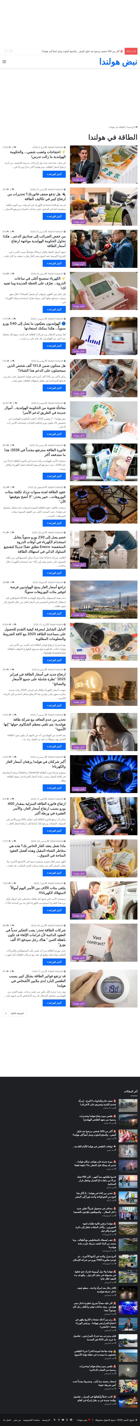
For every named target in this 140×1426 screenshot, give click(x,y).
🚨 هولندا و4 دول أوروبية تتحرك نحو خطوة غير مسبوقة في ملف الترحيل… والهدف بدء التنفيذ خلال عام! (95, 1275)
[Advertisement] (70, 24)
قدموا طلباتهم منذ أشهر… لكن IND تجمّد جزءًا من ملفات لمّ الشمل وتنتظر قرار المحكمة (96, 1180)
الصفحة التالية (17, 1013)
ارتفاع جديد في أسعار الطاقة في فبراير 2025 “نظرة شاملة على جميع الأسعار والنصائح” (38, 679)
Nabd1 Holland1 (55, 147)
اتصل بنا (7, 1419)
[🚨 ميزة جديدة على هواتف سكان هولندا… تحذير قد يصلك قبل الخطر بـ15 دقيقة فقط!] (128, 1166)
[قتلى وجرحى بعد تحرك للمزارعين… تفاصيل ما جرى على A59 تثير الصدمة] (128, 1340)
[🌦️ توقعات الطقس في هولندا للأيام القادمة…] (128, 1151)
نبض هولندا (82, 1419)
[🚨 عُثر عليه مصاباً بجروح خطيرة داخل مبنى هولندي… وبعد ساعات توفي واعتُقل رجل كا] (128, 1307)
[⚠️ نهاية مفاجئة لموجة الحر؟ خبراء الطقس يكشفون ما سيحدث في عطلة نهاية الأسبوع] (128, 1355)
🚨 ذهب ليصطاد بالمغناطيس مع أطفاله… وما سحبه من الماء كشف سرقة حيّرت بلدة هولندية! (94, 1243)
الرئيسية (131, 127)
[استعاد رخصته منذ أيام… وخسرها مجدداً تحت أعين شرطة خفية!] (128, 1386)
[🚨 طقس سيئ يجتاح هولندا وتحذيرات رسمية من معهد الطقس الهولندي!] (128, 1120)
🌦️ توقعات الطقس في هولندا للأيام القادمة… (94, 1146)
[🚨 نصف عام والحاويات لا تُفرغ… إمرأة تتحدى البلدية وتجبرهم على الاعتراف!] (128, 1105)
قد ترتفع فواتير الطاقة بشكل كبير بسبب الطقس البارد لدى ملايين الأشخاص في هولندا (37, 981)
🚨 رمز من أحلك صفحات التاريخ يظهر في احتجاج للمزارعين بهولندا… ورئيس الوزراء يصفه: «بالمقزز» (95, 1323)
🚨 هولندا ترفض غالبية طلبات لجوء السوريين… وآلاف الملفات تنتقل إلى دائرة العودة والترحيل (96, 1227)
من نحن (17, 1419)
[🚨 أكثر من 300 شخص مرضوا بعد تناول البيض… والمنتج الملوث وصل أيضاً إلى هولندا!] (128, 1135)
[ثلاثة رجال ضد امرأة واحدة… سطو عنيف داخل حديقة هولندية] (128, 1292)
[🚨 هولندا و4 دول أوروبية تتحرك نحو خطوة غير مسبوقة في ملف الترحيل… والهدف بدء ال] (128, 1276)
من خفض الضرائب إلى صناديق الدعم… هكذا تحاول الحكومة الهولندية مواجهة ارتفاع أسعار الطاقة (34, 241)
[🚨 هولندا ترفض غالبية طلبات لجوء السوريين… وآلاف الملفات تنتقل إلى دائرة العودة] (128, 1228)
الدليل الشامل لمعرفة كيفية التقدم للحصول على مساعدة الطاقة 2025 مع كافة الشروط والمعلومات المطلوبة (34, 634)
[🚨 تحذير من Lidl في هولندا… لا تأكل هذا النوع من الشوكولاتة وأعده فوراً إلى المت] (128, 1197)
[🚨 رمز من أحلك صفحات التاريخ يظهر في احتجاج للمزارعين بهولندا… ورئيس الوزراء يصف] (128, 1324)
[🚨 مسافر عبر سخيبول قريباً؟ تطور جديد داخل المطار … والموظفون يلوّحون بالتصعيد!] (128, 1213)
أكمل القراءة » (54, 174)
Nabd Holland (56, 624)
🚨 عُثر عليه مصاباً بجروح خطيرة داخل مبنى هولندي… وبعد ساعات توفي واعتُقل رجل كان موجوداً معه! (94, 1307)
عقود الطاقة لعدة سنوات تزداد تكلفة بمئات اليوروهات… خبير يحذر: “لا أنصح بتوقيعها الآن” (35, 497)
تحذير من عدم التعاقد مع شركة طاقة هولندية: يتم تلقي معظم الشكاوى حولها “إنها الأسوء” (35, 724)
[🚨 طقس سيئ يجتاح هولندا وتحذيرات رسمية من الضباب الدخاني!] (128, 1371)
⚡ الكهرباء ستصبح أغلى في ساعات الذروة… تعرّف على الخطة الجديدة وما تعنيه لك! (35, 283)
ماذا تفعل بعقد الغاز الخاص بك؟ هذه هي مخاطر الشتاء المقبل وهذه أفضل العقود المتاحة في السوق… (37, 850)
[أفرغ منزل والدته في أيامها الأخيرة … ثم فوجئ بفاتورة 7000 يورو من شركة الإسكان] (128, 1261)
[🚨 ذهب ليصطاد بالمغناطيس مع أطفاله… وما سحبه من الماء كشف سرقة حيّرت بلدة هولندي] (128, 1244)
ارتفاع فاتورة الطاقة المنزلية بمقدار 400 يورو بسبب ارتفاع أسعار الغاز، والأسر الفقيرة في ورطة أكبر (37, 808)
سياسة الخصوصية (31, 1419)
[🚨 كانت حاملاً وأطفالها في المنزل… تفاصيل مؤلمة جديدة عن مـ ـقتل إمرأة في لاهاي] (128, 1401)
